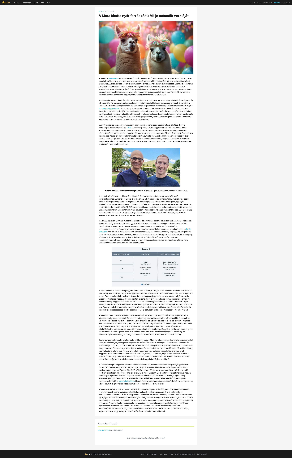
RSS (260, 2)
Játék (35, 2)
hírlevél (265, 2)
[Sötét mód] (271, 2)
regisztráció (286, 2)
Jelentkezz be (103, 430)
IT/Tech (16, 2)
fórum (254, 2)
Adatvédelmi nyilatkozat (149, 454)
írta (129, 127)
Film (48, 2)
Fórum (171, 454)
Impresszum (163, 454)
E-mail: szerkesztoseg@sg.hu (185, 454)
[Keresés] (249, 2)
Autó (42, 2)
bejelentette (114, 78)
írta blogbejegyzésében (109, 108)
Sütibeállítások (202, 454)
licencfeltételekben (127, 381)
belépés (277, 2)
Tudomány (26, 2)
